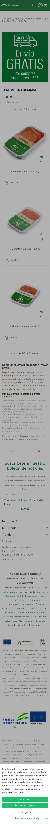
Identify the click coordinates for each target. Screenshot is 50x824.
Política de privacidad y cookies (31, 818)
